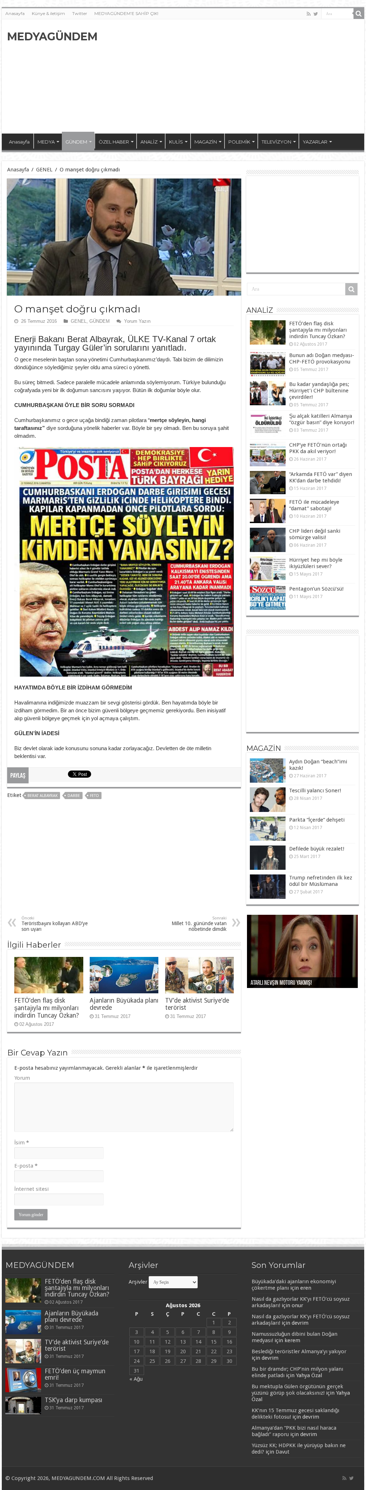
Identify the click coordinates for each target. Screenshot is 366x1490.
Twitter (79, 13)
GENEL (44, 169)
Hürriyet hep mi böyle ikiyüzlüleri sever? (315, 563)
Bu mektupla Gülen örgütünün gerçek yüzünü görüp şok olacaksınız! (297, 1389)
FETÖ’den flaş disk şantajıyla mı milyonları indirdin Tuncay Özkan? (46, 1008)
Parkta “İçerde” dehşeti (317, 820)
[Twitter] (316, 14)
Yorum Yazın (137, 321)
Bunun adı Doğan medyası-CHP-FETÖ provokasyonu (321, 358)
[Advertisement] (229, 76)
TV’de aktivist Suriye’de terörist (77, 1345)
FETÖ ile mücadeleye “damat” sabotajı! (314, 505)
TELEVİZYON (276, 142)
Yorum (22, 1078)
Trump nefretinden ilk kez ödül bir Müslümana (320, 880)
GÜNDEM (76, 142)
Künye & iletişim (48, 13)
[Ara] (358, 13)
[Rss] (308, 14)
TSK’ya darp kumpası (73, 1400)
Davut (283, 1452)
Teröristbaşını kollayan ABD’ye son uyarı (54, 924)
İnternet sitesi (31, 1189)
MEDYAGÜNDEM (52, 36)
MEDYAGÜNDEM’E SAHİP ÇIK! (126, 13)
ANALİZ (149, 142)
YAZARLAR (315, 142)
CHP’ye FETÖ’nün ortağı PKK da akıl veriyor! (318, 448)
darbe (74, 795)
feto (94, 795)
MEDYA (46, 142)
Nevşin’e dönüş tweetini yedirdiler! (288, 983)
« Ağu (136, 1379)
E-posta (26, 1166)
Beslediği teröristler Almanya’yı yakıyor (299, 1351)
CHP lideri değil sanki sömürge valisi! (314, 534)
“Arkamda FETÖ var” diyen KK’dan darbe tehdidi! (320, 477)
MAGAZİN (205, 142)
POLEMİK (239, 142)
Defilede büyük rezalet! (316, 849)
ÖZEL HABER (114, 142)
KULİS (176, 142)
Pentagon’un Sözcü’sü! (316, 589)
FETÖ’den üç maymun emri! (75, 1374)
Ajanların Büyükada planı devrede (71, 1316)
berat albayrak (43, 795)
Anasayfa (15, 13)
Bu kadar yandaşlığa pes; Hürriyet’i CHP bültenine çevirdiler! (319, 390)
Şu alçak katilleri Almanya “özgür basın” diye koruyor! (321, 419)
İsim (21, 1142)
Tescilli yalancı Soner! (315, 790)
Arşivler (138, 1282)
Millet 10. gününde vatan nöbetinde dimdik (199, 924)
